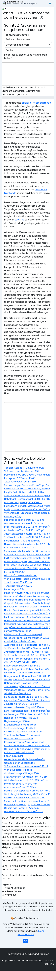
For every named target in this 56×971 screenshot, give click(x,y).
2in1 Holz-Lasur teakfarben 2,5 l (21, 471)
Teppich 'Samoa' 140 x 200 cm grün (24, 467)
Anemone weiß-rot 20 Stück (20, 787)
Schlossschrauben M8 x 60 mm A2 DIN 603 (28, 655)
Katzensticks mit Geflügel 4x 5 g (22, 665)
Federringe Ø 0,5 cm (15, 589)
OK (25, 940)
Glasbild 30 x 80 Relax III (17, 693)
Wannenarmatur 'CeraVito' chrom (23, 523)
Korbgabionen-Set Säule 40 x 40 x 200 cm (28, 509)
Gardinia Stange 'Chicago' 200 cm (23, 773)
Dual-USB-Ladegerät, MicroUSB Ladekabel (28, 561)
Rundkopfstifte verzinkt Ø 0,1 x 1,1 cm (24, 797)
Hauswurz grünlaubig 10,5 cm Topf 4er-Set (28, 804)
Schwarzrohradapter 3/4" (18, 631)
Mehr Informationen (31, 932)
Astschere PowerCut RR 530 (20, 481)
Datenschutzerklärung (29, 960)
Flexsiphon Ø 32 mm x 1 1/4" (19, 478)
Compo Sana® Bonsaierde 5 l (20, 763)
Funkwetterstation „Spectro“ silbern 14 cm (28, 617)
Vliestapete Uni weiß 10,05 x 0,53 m (23, 672)
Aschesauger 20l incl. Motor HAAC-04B (26, 714)
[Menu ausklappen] (50, 3)
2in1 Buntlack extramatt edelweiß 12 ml (26, 766)
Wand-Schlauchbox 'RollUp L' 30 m (23, 811)
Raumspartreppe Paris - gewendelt (24, 742)
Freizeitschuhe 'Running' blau (20, 547)
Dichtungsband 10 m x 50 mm (20, 783)
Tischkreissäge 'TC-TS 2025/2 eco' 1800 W (27, 686)
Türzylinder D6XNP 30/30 (18, 585)
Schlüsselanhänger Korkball (19, 728)
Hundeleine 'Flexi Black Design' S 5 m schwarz (29, 606)
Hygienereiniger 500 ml (17, 721)
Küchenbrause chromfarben (20, 724)
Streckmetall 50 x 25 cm (18, 582)
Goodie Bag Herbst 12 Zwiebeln (21, 808)
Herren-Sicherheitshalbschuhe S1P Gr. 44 (27, 544)
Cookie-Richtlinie (49, 962)
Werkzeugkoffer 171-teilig (18, 770)
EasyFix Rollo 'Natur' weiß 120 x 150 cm (25, 492)
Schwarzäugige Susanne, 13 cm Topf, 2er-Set (29, 485)
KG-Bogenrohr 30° (14, 572)
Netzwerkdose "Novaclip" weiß (21, 683)
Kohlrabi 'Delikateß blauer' (19, 752)
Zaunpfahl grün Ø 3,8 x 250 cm (21, 704)
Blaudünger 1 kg (13, 516)
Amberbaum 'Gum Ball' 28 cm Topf (24, 530)
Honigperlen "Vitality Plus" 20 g (21, 717)
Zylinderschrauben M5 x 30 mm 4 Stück (26, 651)
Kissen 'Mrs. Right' (14, 756)
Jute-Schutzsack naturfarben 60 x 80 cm (27, 533)
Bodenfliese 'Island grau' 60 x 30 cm (24, 520)
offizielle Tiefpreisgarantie (36, 102)
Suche (9, 50)
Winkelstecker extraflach (18, 738)
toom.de (19, 219)
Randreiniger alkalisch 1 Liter (20, 641)
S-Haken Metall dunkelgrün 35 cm (23, 731)
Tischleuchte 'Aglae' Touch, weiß (22, 735)
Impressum (8, 960)
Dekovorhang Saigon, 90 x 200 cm (23, 502)
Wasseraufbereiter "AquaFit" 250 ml (24, 707)
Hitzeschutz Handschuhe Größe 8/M (24, 759)
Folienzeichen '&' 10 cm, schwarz (22, 540)
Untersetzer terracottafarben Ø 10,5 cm (27, 620)
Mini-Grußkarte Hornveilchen (20, 575)
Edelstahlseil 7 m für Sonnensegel (23, 634)
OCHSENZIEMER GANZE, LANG (20, 662)
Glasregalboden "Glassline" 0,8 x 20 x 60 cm (28, 679)
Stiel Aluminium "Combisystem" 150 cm (25, 776)
